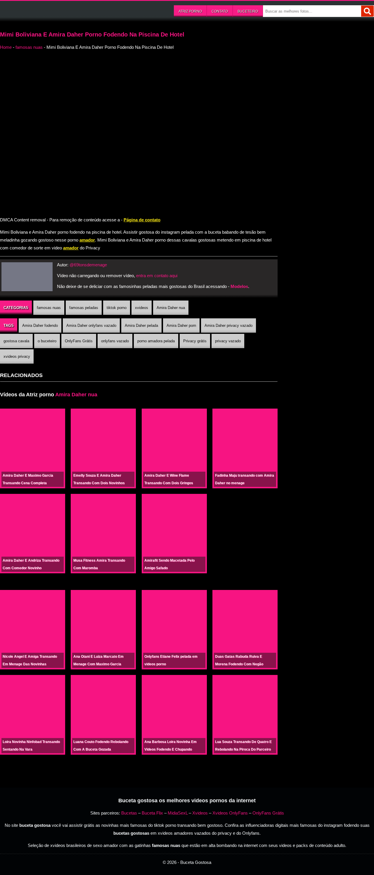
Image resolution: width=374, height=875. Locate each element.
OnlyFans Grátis (79, 341)
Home (6, 47)
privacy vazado (228, 341)
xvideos (141, 307)
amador (87, 239)
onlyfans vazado (115, 341)
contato (220, 11)
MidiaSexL (178, 812)
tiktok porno (117, 307)
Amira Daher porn (181, 325)
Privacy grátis (195, 341)
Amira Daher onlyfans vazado (91, 325)
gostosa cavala (16, 341)
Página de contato (142, 219)
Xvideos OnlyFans (230, 812)
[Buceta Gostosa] (44, 10)
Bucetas (129, 812)
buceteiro (248, 11)
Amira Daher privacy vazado (228, 325)
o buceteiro (47, 341)
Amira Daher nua (171, 307)
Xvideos (200, 812)
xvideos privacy (17, 356)
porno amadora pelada (156, 341)
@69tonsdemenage (88, 264)
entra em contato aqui (156, 275)
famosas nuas (29, 47)
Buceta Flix (152, 812)
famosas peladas (83, 307)
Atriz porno (190, 11)
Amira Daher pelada (141, 325)
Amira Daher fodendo (40, 325)
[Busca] (367, 11)
